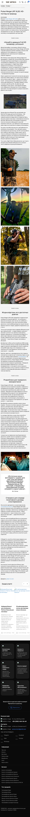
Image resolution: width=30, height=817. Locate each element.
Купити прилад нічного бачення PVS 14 (12, 782)
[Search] (20, 2)
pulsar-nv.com (10, 579)
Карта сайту (5, 762)
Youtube (21, 738)
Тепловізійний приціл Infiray (9, 796)
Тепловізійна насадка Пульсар (10, 802)
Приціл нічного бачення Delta (10, 800)
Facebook (21, 735)
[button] (24, 583)
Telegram (6, 735)
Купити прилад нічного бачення (10, 776)
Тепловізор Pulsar (6, 790)
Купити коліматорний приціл (9, 778)
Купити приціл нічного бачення (10, 780)
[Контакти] (22, 2)
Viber (5, 738)
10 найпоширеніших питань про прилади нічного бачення (22, 608)
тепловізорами (22, 356)
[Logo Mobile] (11, 2)
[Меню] (2, 2)
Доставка (4, 754)
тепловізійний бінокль (7, 506)
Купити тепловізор (7, 770)
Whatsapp (6, 741)
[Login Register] (25, 2)
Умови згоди (5, 756)
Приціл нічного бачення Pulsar (10, 798)
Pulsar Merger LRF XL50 (11, 19)
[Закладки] (19, 814)
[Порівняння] (23, 814)
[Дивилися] (11, 814)
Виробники (5, 758)
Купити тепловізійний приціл (9, 772)
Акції (3, 760)
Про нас (4, 750)
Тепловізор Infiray (6, 792)
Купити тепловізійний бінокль (10, 774)
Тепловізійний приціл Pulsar (9, 794)
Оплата (3, 752)
